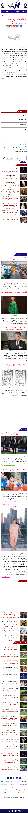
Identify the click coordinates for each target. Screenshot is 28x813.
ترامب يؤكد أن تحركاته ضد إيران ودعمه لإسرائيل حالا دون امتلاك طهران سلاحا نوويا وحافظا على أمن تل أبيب (10, 624)
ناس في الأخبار (20, 15)
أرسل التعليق (23, 161)
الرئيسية (25, 15)
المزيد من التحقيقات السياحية (8, 465)
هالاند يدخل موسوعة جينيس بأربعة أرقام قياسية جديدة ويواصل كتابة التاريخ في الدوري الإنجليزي (10, 656)
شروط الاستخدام (23, 144)
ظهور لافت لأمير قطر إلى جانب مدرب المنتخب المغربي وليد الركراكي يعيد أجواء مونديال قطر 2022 (10, 207)
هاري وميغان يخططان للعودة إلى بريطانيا (10, 219)
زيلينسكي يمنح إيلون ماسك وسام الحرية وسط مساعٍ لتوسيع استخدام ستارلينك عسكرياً (10, 171)
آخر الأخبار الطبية (5, 576)
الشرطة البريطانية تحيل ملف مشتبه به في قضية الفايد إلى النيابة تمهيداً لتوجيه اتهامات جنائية (10, 185)
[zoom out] (7, 15)
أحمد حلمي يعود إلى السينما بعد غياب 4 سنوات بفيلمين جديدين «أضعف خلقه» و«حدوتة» (10, 639)
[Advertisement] (14, 95)
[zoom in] (3, 15)
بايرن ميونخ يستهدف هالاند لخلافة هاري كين (10, 711)
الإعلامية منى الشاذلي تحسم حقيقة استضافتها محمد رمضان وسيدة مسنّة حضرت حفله (10, 214)
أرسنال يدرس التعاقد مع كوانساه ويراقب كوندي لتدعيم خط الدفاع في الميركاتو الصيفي (10, 734)
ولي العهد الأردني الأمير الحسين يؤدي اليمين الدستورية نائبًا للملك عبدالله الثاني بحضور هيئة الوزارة (10, 192)
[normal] (5, 15)
